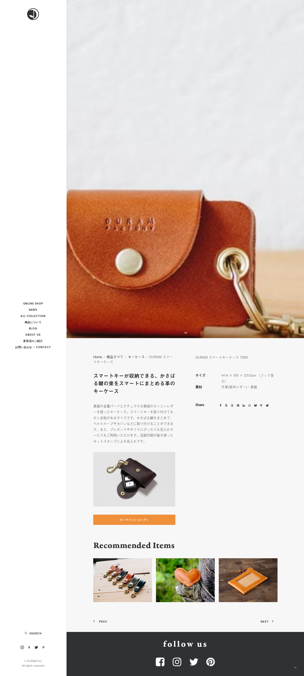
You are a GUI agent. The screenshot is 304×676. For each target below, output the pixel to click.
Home (97, 356)
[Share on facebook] (220, 405)
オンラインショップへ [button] (134, 520)
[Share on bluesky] (255, 405)
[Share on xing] (261, 405)
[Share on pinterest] (238, 405)
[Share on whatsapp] (249, 405)
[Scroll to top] (295, 666)
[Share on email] (267, 405)
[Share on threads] (232, 405)
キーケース (136, 356)
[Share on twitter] (226, 405)
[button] (22, 648)
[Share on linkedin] (243, 405)
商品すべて (115, 356)
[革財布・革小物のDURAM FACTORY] (33, 14)
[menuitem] (22, 648)
